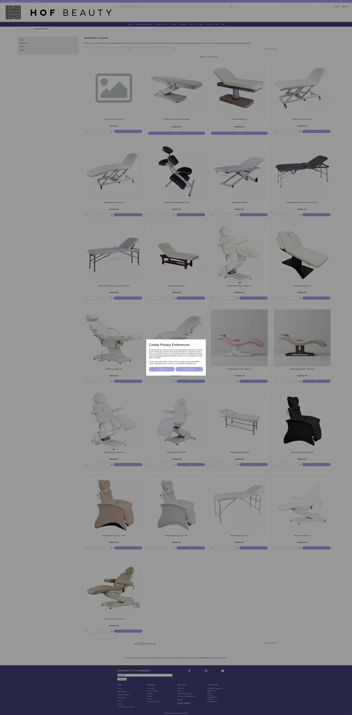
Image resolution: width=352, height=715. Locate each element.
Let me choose (161, 369)
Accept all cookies (189, 369)
